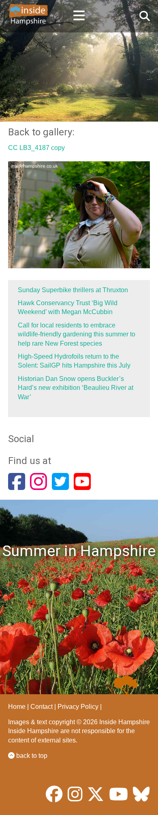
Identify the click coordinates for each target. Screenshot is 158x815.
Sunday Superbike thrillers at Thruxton (73, 290)
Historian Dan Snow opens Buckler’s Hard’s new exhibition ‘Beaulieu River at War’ (75, 387)
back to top (31, 755)
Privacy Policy (78, 706)
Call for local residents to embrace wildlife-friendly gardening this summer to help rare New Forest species (76, 334)
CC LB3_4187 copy (36, 147)
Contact (41, 706)
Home (17, 706)
